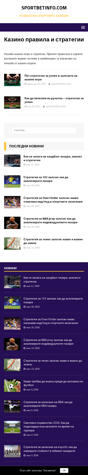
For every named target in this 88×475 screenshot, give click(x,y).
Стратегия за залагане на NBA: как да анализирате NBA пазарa (48, 404)
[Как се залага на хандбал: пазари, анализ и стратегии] (12, 164)
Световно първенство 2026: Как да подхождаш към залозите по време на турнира (49, 426)
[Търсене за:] (44, 130)
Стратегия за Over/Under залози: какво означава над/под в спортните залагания (53, 200)
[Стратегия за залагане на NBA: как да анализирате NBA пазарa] (12, 410)
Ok (64, 470)
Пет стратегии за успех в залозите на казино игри (51, 77)
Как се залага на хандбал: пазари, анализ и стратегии (53, 158)
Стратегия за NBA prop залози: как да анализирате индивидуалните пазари (51, 220)
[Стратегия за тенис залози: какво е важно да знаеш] (12, 247)
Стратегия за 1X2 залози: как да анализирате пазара (46, 179)
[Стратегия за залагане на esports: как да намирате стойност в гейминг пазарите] (12, 455)
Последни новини (26, 146)
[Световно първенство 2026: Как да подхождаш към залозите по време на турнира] (12, 431)
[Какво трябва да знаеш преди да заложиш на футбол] (12, 389)
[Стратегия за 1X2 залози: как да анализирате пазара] (12, 185)
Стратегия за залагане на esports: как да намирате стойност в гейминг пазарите (50, 449)
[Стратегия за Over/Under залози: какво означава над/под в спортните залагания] (12, 205)
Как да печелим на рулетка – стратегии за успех (54, 100)
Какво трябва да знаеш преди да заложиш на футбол (53, 383)
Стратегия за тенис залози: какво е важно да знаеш (53, 241)
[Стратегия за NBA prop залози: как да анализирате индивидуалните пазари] (12, 226)
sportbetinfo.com (61, 84)
